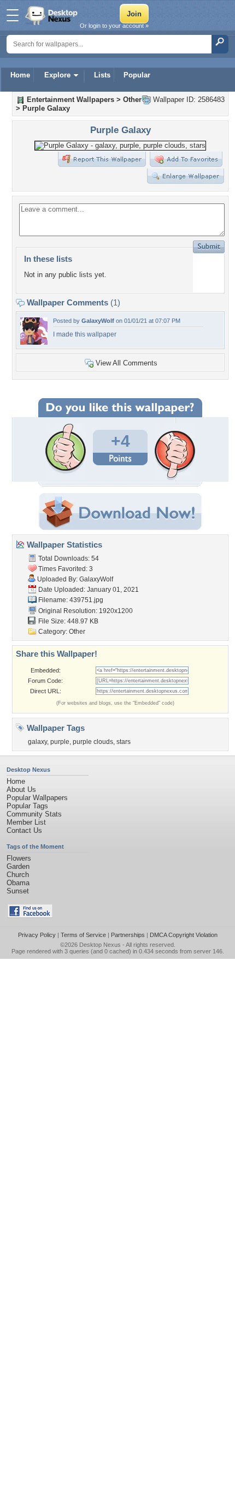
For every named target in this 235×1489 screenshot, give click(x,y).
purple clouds (93, 742)
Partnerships (128, 935)
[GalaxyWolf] (34, 342)
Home (20, 75)
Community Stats (34, 814)
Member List (26, 822)
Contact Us (24, 830)
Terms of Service (83, 935)
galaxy (37, 742)
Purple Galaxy (46, 108)
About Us (21, 789)
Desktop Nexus (100, 944)
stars (123, 742)
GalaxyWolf (97, 320)
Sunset (18, 891)
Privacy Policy (37, 935)
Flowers (19, 858)
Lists (102, 75)
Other (132, 99)
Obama (18, 883)
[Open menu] (12, 15)
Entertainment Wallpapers (70, 99)
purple (59, 742)
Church (18, 874)
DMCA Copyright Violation (184, 935)
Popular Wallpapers (37, 798)
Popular (137, 75)
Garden (18, 866)
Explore (57, 75)
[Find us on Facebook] (30, 915)
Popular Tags (27, 806)
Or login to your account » (114, 25)
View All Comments (126, 363)
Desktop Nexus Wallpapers (52, 15)
